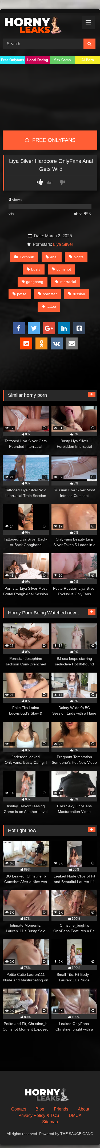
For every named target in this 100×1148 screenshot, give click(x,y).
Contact (18, 1109)
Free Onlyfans (12, 60)
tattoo (51, 306)
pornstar (50, 294)
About (83, 1109)
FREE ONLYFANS (53, 140)
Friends (61, 1109)
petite (21, 294)
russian (79, 294)
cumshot (64, 269)
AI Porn (87, 60)
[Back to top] (83, 1133)
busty (35, 269)
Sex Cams (62, 60)
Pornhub (27, 257)
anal (53, 257)
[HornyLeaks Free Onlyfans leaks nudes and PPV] (41, 25)
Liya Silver (63, 244)
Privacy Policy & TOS (38, 1115)
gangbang (34, 282)
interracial (67, 282)
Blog (39, 1109)
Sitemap (50, 1122)
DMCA (75, 1115)
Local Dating (37, 60)
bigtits (78, 257)
